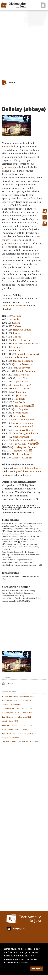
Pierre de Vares (21, 340)
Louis (16, 319)
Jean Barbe (22, 381)
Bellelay (6, 146)
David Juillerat (21, 426)
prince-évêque (10, 167)
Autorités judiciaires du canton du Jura (17, 713)
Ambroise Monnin (22, 457)
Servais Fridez (21, 412)
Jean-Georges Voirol (24, 444)
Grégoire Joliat (20, 450)
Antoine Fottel (20, 416)
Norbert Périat (21, 437)
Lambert (17, 347)
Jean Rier (21, 392)
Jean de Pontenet (25, 371)
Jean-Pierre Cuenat (23, 430)
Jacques (17, 333)
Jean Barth (19, 399)
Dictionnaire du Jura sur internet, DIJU (17, 709)
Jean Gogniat (20, 409)
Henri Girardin (21, 388)
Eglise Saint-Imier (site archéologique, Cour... (19, 733)
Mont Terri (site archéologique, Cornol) (17, 725)
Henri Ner (21, 378)
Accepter (36, 968)
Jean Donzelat (21, 374)
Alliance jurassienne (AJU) (12, 704)
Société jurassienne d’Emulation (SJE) (16, 717)
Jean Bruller (19, 402)
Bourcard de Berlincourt (26, 343)
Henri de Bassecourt (27, 354)
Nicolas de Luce (21, 454)
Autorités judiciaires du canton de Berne (18, 700)
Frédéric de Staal (22, 440)
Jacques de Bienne (23, 361)
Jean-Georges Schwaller (26, 433)
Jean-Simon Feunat (23, 419)
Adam (16, 323)
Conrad (17, 336)
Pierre (16, 350)
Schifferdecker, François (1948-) (15, 729)
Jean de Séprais (21, 367)
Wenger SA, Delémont (10, 738)
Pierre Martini (21, 385)
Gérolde (16, 316)
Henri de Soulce (22, 329)
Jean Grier (22, 395)
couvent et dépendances (27, 468)
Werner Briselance (23, 423)
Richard (17, 326)
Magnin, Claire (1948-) (10, 721)
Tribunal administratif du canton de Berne (18, 696)
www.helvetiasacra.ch (14, 305)
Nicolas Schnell (22, 406)
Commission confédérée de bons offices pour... (20, 742)
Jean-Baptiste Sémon (24, 447)
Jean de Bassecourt (23, 364)
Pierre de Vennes (18, 357)
